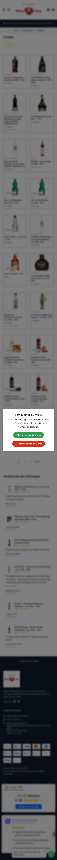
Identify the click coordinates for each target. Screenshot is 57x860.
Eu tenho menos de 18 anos (29, 444)
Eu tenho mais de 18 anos (29, 435)
